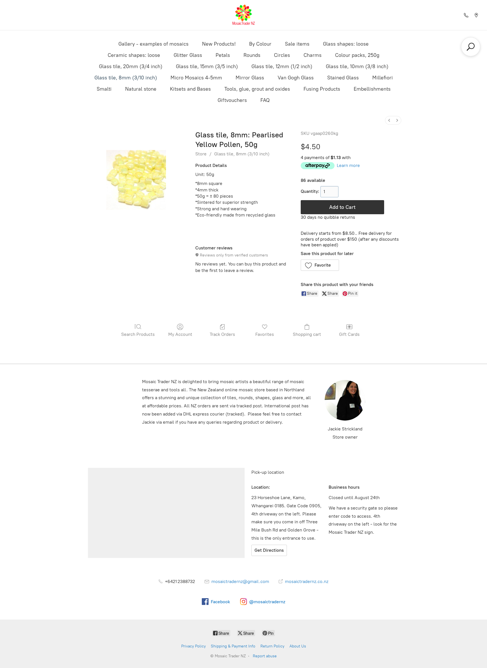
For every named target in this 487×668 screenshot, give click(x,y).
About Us (297, 646)
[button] (320, 265)
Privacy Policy (193, 646)
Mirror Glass (250, 78)
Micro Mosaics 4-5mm (196, 78)
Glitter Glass (188, 55)
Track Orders (222, 334)
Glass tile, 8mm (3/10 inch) (125, 78)
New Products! (219, 44)
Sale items (297, 44)
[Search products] (471, 47)
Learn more (348, 165)
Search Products (138, 334)
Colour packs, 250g (357, 55)
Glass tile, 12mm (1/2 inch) (281, 66)
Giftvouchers (232, 100)
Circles (282, 55)
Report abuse (265, 656)
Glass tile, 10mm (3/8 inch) (357, 66)
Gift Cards (349, 334)
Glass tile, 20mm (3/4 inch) (130, 66)
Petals (223, 55)
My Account (180, 334)
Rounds (252, 55)
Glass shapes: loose (346, 44)
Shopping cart (307, 334)
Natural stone (140, 89)
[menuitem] (389, 120)
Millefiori (382, 78)
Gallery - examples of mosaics (153, 44)
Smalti (104, 89)
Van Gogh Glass (296, 78)
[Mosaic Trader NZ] (243, 15)
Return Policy (272, 646)
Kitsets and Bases (190, 89)
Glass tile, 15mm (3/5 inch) (207, 66)
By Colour (260, 44)
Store (201, 154)
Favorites (264, 334)
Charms (313, 55)
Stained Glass (343, 78)
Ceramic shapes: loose (134, 55)
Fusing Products (322, 89)
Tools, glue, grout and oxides (257, 89)
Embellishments (372, 89)
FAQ (265, 100)
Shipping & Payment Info (233, 646)
